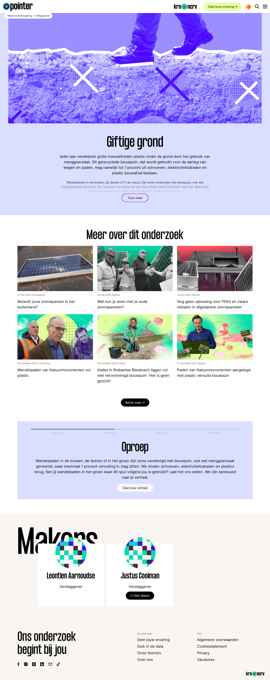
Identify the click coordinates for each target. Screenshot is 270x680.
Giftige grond (42, 15)
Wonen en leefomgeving (19, 15)
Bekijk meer (133, 402)
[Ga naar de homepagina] (18, 6)
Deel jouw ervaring (221, 6)
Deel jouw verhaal (135, 488)
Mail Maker (142, 595)
